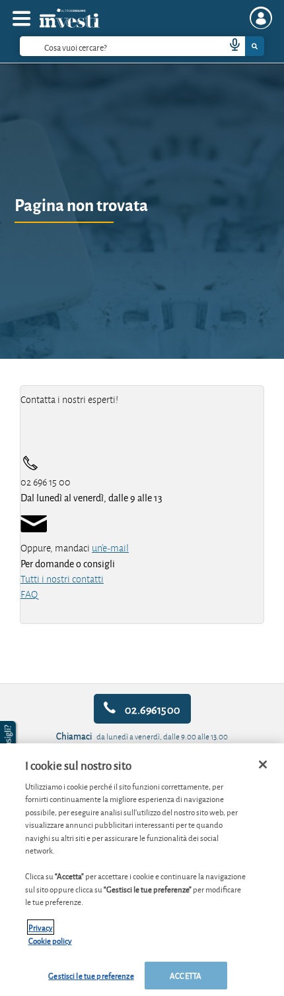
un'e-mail (110, 548)
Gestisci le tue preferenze (90, 975)
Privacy (40, 927)
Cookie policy (50, 940)
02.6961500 (151, 708)
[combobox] (142, 46)
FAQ (29, 594)
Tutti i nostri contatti (62, 579)
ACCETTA (185, 975)
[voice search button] (229, 46)
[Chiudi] (262, 764)
